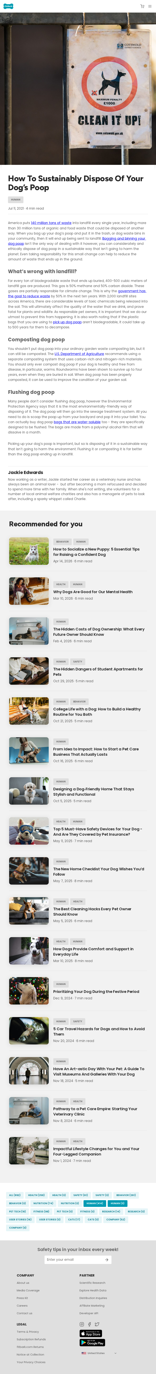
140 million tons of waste (51, 223)
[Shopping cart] (142, 6)
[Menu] (150, 6)
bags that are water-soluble (77, 422)
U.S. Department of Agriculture (79, 354)
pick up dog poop (67, 322)
